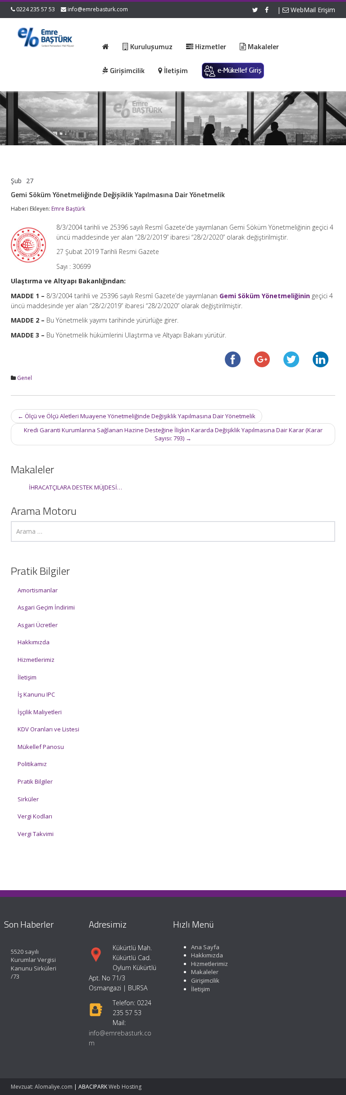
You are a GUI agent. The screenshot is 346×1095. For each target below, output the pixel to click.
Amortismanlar (38, 590)
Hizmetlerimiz (36, 660)
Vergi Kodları (35, 816)
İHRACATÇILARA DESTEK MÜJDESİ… (75, 487)
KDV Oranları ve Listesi (48, 729)
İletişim (27, 677)
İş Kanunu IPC (36, 694)
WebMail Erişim (312, 9)
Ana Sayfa (205, 947)
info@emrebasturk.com (98, 9)
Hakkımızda (34, 642)
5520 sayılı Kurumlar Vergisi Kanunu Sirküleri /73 (33, 964)
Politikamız (32, 764)
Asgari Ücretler (38, 625)
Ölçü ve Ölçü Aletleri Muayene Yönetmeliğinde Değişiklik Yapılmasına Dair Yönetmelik (136, 416)
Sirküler (28, 799)
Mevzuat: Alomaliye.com (42, 1086)
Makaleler (205, 972)
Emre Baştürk (68, 209)
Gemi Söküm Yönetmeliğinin (264, 295)
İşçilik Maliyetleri (40, 712)
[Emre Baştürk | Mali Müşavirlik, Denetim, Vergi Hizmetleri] (46, 36)
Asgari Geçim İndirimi (46, 607)
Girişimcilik (205, 980)
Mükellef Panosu (41, 747)
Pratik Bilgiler (35, 781)
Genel (24, 378)
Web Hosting (125, 1086)
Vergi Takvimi (36, 834)
